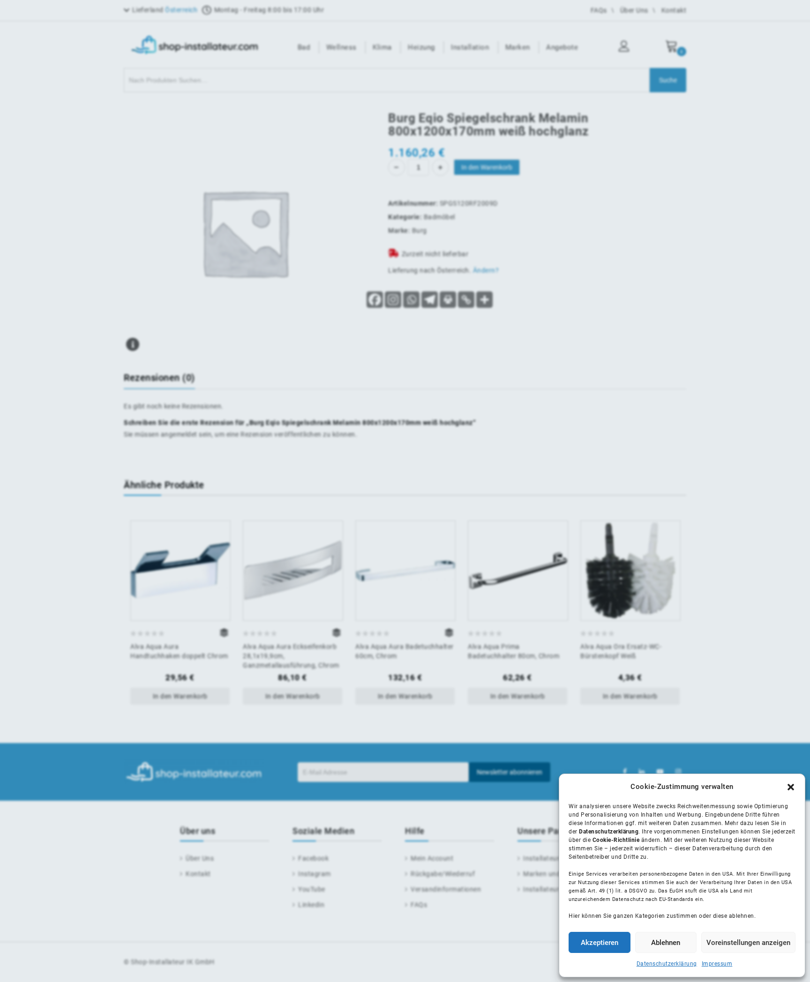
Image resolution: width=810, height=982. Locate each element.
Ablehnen (665, 942)
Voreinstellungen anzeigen (748, 942)
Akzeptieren (599, 942)
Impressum (717, 963)
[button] (790, 787)
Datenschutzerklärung (667, 963)
